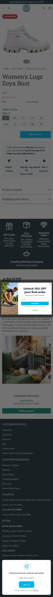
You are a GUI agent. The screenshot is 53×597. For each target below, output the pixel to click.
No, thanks (35, 310)
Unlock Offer (35, 303)
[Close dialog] (50, 284)
